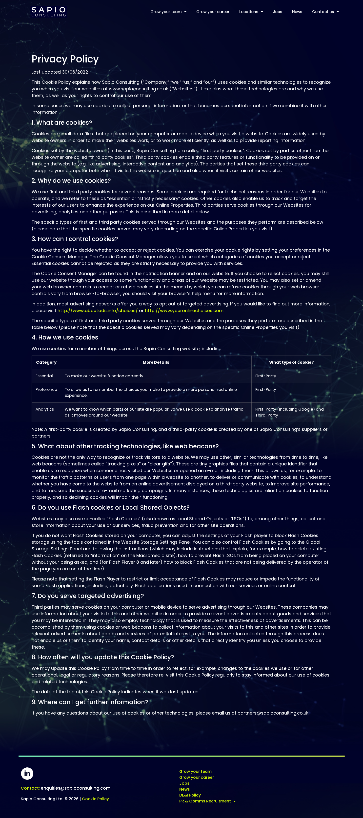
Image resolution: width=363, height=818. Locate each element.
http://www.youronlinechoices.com (184, 310)
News (297, 11)
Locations (248, 11)
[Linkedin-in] (27, 773)
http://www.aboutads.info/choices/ (98, 310)
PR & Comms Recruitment (205, 801)
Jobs (277, 11)
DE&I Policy (190, 795)
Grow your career (212, 11)
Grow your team (166, 11)
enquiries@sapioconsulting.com (65, 788)
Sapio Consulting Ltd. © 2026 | (65, 799)
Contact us (323, 11)
